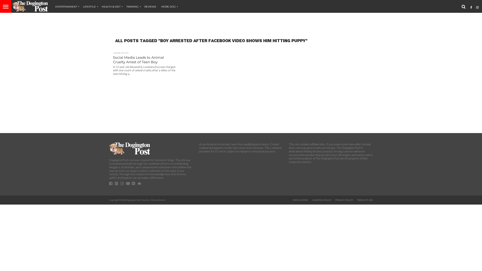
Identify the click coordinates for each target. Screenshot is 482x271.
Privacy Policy (344, 200)
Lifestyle (89, 6)
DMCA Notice (300, 200)
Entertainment (66, 6)
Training (132, 6)
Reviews (150, 6)
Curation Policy (322, 200)
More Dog (168, 6)
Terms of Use (365, 200)
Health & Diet (111, 6)
